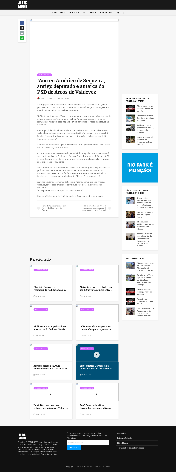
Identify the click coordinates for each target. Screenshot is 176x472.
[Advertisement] (74, 237)
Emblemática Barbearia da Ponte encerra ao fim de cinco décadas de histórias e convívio (145, 203)
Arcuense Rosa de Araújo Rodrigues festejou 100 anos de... (51, 367)
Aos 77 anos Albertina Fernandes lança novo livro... (95, 406)
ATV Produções (107, 13)
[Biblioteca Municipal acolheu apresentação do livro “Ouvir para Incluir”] (51, 313)
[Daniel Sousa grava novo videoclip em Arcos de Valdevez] (51, 392)
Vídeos (93, 13)
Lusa (42, 98)
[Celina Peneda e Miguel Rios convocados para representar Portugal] (97, 313)
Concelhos (74, 13)
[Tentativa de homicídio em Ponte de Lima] (130, 301)
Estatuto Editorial (124, 438)
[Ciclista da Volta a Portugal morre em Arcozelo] (130, 292)
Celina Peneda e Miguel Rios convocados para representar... (96, 328)
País (85, 13)
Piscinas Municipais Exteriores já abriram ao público (145, 118)
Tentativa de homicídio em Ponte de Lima (145, 301)
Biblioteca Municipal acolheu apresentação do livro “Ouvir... (50, 328)
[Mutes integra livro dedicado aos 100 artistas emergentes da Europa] (97, 274)
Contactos (121, 433)
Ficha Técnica (122, 443)
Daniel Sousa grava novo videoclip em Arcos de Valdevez (51, 406)
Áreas (62, 13)
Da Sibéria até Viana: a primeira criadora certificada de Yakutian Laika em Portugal (145, 280)
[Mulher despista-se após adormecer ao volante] (130, 108)
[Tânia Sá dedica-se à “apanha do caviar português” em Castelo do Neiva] (130, 311)
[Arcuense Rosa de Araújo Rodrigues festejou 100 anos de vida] (51, 353)
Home (54, 13)
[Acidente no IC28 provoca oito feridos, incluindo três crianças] (130, 127)
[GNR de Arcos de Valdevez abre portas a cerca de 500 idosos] (130, 224)
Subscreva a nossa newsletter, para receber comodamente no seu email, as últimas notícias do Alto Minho (87, 435)
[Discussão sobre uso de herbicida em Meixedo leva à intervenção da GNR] (130, 265)
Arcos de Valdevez (44, 75)
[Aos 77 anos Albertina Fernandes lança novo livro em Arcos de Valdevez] (97, 392)
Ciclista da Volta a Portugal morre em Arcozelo (144, 292)
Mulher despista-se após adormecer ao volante (145, 108)
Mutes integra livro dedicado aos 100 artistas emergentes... (96, 288)
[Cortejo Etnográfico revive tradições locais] (130, 214)
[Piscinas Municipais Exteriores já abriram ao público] (130, 118)
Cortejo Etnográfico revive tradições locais (145, 214)
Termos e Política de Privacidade (130, 448)
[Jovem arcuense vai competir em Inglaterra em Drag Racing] (130, 139)
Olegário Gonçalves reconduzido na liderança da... (50, 288)
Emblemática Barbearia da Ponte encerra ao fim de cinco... (97, 367)
